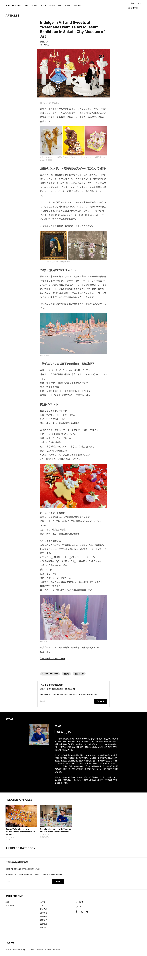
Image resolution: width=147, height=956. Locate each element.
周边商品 (43, 909)
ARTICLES (12, 15)
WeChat (87, 911)
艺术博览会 (10, 905)
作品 (69, 732)
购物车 (133, 3)
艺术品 (42, 905)
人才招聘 (79, 902)
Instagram (81, 911)
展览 (7, 902)
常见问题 (32, 949)
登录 (139, 3)
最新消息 (43, 920)
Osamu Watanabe (50, 674)
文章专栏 (51, 5)
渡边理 (66, 674)
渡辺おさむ (79, 674)
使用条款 (48, 949)
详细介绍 (60, 732)
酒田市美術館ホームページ (52, 658)
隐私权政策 (56, 949)
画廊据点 (68, 5)
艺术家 (34, 5)
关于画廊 (43, 916)
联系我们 (77, 5)
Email (42, 701)
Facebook (76, 911)
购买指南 (40, 949)
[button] (134, 8)
